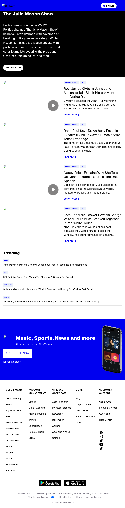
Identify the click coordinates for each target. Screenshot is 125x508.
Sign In (32, 401)
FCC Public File (65, 497)
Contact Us (105, 401)
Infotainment (12, 440)
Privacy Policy (64, 494)
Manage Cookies (93, 497)
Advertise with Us (61, 431)
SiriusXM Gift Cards (85, 416)
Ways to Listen (83, 404)
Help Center (105, 419)
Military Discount (14, 422)
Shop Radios (12, 434)
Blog (78, 398)
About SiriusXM (60, 401)
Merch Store (82, 410)
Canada (80, 422)
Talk (83, 82)
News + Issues (71, 82)
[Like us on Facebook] (102, 433)
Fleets (9, 458)
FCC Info (79, 497)
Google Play (50, 483)
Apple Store (75, 483)
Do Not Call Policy (100, 494)
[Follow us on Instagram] (102, 437)
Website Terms (25, 494)
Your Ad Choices (81, 494)
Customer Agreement (45, 494)
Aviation (10, 452)
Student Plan (12, 428)
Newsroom (57, 413)
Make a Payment (37, 413)
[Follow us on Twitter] (102, 440)
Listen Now (13, 67)
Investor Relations (61, 407)
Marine (9, 446)
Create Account (37, 407)
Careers (56, 437)
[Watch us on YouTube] (102, 444)
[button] (121, 6)
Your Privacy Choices (38, 497)
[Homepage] (12, 6)
